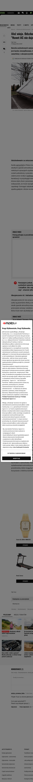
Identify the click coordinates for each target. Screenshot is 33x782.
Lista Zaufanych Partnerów (21, 447)
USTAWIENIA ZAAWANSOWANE (16, 453)
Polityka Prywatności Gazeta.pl (11, 396)
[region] (16, 391)
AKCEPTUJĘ (16, 458)
